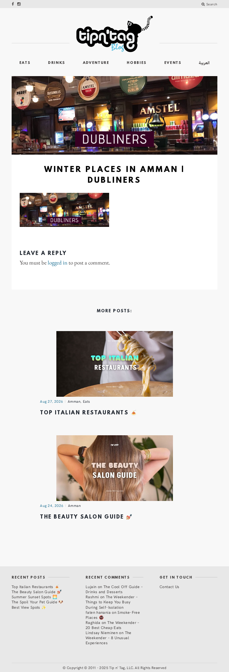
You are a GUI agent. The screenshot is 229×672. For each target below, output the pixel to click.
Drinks (56, 63)
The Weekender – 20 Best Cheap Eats (112, 625)
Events (173, 63)
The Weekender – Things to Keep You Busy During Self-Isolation (111, 601)
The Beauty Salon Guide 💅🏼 (86, 517)
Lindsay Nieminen (102, 632)
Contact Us (170, 586)
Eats (25, 63)
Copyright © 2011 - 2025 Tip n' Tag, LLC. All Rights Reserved (116, 667)
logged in (57, 263)
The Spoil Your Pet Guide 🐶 (38, 601)
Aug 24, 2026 (52, 505)
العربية (204, 63)
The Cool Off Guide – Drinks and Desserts (114, 589)
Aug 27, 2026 (51, 401)
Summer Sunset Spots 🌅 (34, 596)
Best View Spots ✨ (29, 607)
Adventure (96, 63)
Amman (74, 401)
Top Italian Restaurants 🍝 (88, 413)
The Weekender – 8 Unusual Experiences (108, 637)
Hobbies (137, 63)
